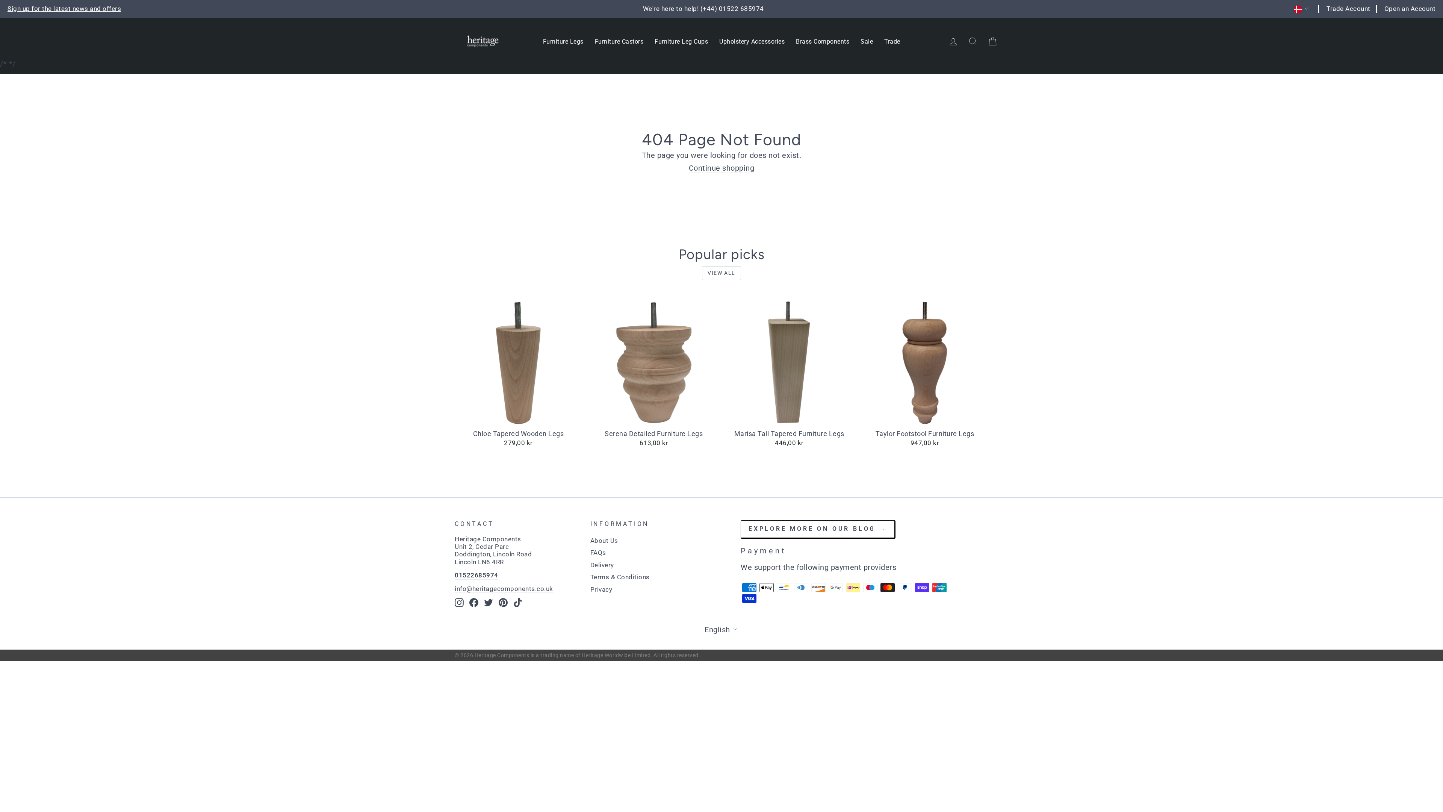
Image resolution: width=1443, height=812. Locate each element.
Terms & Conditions (620, 577)
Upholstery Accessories (752, 41)
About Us (604, 540)
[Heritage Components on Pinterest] (503, 602)
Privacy (601, 589)
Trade (892, 41)
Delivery (602, 565)
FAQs (598, 552)
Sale (867, 41)
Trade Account (1348, 8)
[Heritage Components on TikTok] (517, 602)
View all (721, 273)
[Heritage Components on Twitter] (488, 602)
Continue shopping (722, 168)
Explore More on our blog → (818, 528)
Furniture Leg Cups (681, 41)
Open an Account (1410, 8)
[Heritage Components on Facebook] (473, 602)
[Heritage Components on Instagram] (459, 602)
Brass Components (822, 41)
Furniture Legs (563, 41)
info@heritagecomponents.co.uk (504, 588)
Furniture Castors (619, 41)
